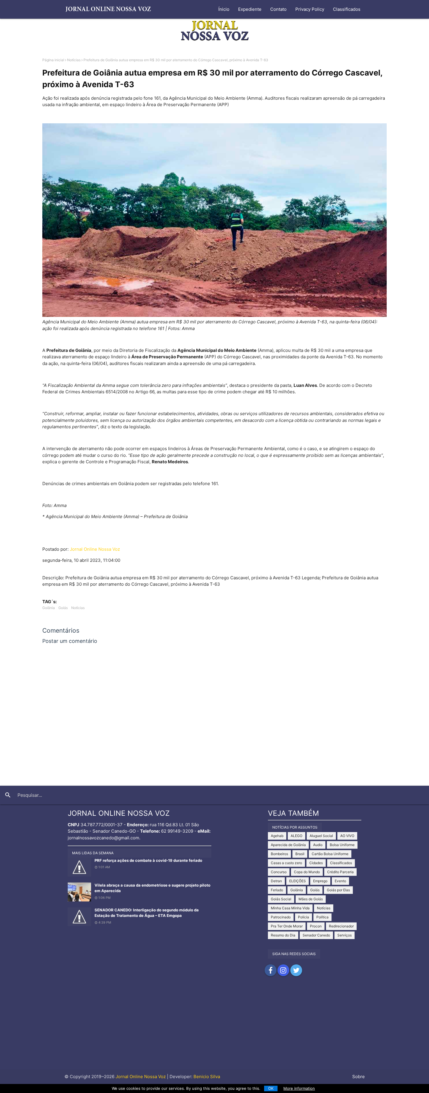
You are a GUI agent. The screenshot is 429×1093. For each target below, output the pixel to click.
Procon (316, 926)
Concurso (279, 872)
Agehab (277, 836)
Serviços (344, 935)
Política (322, 917)
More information (299, 1088)
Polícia (303, 917)
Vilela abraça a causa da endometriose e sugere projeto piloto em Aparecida (152, 888)
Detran (276, 881)
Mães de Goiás (311, 899)
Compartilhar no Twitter (296, 970)
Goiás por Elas (338, 890)
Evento (340, 881)
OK (271, 1088)
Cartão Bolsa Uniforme (330, 854)
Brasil (299, 854)
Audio (317, 845)
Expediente (249, 9)
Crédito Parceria (340, 872)
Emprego (320, 881)
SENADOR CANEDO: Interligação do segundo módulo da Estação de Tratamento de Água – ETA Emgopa (147, 913)
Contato (278, 9)
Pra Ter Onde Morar (287, 926)
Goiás (63, 608)
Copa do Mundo (307, 872)
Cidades (316, 863)
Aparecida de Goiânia (288, 845)
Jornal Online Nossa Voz (95, 549)
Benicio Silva (206, 1076)
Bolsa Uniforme (342, 845)
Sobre (358, 1076)
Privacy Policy (309, 9)
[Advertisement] (214, 1028)
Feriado (277, 890)
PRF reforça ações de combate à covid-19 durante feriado (148, 860)
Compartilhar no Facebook (270, 970)
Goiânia (48, 608)
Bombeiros (279, 854)
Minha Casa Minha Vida (290, 908)
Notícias (74, 60)
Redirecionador (341, 926)
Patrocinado (281, 917)
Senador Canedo (316, 935)
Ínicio (223, 9)
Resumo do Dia (283, 935)
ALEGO (296, 836)
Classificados (346, 9)
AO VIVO (347, 836)
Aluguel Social (321, 836)
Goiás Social (281, 899)
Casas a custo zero (286, 863)
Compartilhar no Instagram (283, 970)
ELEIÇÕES (297, 881)
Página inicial (53, 60)
